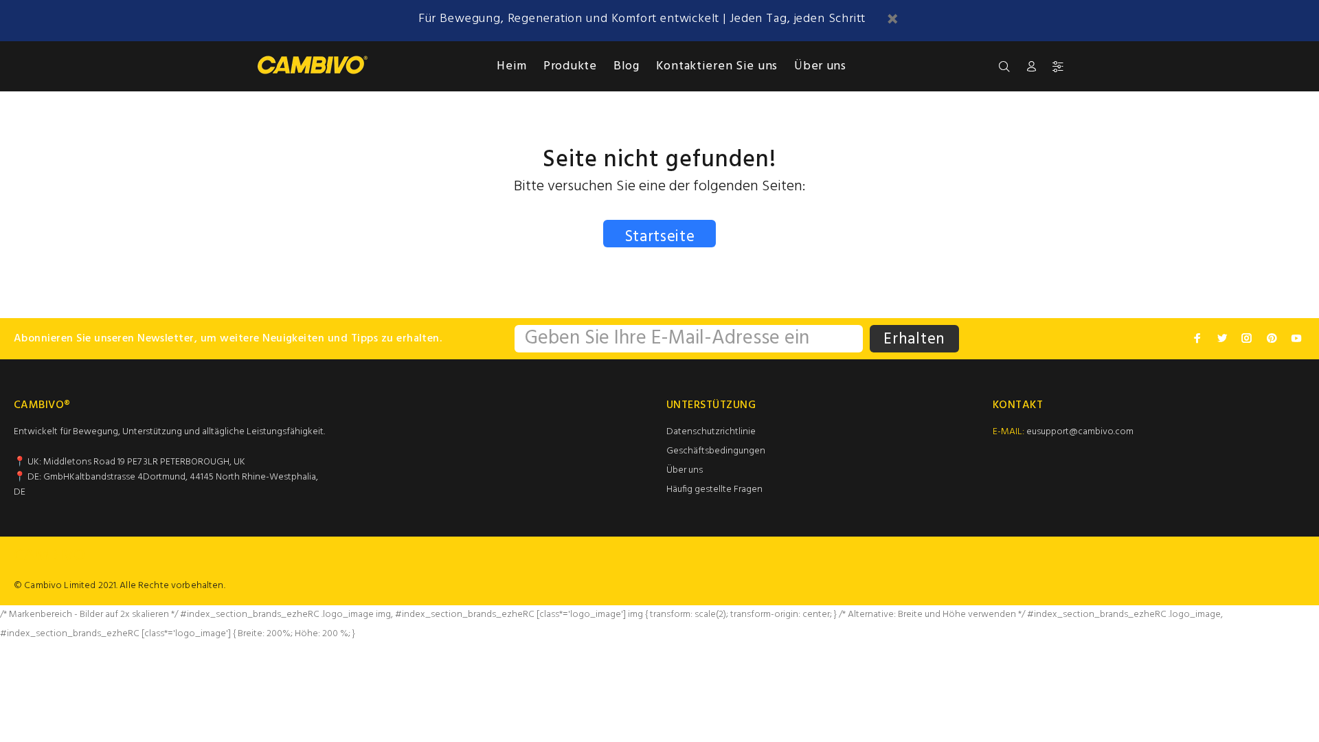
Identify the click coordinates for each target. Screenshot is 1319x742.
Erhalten (914, 339)
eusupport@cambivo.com (1080, 432)
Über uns (684, 470)
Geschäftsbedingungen (715, 451)
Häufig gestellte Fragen (714, 489)
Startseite (659, 236)
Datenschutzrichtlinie (711, 432)
